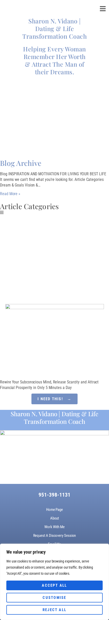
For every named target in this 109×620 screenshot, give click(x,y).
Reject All (54, 610)
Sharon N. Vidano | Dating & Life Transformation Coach (54, 28)
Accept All (54, 585)
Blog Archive (20, 163)
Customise (54, 597)
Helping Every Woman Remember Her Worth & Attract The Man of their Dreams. (54, 60)
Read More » (10, 193)
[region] (54, 582)
